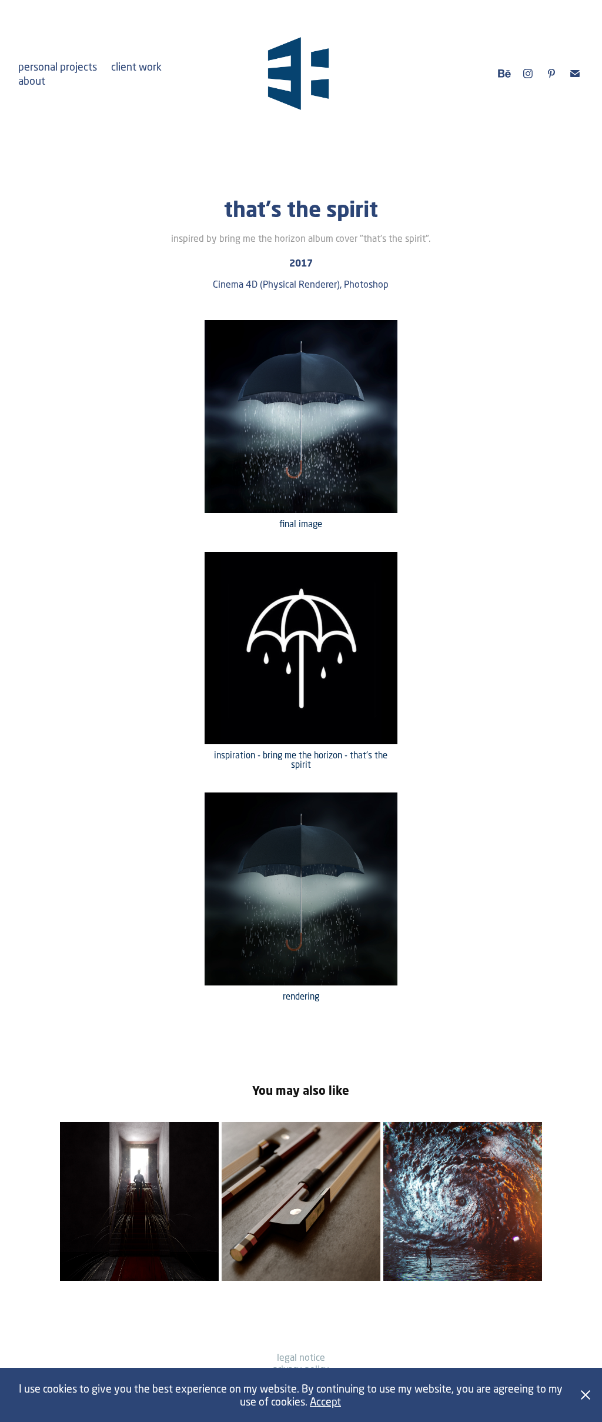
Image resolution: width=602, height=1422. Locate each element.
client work (136, 66)
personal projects (57, 66)
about (31, 80)
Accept (325, 1401)
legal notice (301, 1357)
